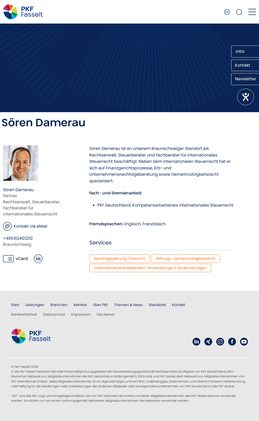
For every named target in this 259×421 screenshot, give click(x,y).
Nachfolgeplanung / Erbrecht (119, 258)
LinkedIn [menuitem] (196, 342)
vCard (22, 259)
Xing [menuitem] (208, 342)
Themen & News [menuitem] (128, 304)
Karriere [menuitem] (80, 304)
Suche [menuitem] (239, 12)
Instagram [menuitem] (220, 342)
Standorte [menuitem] (157, 304)
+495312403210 (18, 238)
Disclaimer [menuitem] (106, 314)
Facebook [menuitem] (232, 342)
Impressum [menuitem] (81, 314)
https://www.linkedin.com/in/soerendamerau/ (38, 258)
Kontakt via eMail (30, 226)
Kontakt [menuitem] (178, 304)
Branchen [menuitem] (59, 304)
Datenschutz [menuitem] (54, 314)
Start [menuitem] (15, 304)
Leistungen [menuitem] (34, 304)
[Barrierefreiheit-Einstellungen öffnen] (245, 97)
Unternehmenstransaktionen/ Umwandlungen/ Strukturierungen (150, 267)
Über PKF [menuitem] (100, 304)
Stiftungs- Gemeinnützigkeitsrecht (185, 258)
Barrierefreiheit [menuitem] (24, 314)
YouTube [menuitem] (244, 342)
